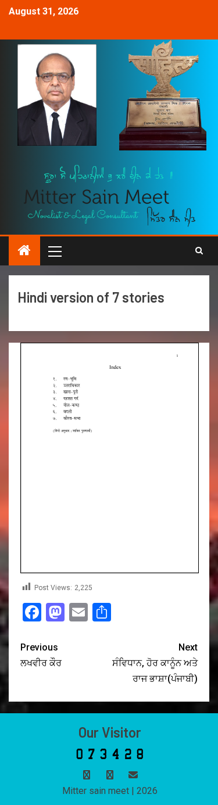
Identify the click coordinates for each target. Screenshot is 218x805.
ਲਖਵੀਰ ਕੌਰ (41, 655)
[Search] (199, 251)
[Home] (24, 251)
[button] (54, 250)
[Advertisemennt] (109, 194)
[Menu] (54, 250)
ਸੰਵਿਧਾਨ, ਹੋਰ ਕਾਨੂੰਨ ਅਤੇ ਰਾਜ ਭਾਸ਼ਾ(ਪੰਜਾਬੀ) (155, 663)
